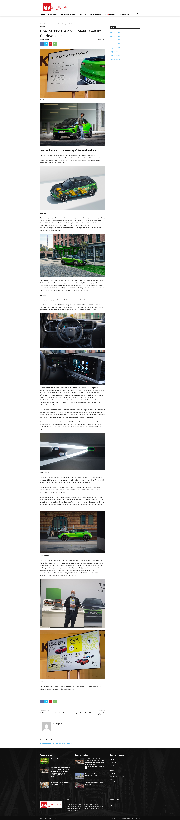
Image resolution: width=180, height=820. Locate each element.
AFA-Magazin (45, 39)
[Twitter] (46, 44)
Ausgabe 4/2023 (115, 36)
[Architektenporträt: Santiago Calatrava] (79, 785)
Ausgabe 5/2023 (115, 32)
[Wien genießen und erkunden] (44, 761)
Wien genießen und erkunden (59, 759)
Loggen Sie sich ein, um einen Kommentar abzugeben (56, 743)
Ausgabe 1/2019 (115, 56)
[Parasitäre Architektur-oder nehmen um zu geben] (79, 776)
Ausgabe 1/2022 (115, 48)
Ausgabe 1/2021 (115, 52)
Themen (46, 24)
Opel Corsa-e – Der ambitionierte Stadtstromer (54, 713)
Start (41, 24)
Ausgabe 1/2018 (115, 59)
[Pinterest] (50, 44)
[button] (138, 14)
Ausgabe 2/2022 (115, 44)
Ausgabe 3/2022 (115, 40)
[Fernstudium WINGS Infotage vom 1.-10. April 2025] (44, 785)
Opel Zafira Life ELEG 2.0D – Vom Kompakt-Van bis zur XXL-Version (90, 714)
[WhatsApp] (55, 44)
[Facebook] (42, 44)
